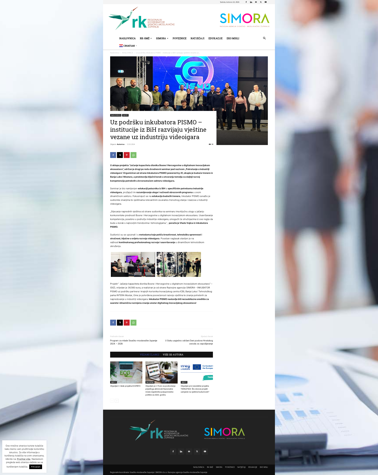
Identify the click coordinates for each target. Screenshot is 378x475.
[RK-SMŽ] (189, 19)
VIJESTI (125, 115)
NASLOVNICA (127, 38)
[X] (261, 2)
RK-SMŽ (144, 38)
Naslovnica (114, 52)
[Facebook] (246, 2)
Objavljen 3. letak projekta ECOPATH (125, 386)
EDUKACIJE (215, 38)
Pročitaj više (23, 459)
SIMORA (161, 38)
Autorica (120, 144)
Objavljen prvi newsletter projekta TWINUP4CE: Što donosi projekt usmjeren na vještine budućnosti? (195, 389)
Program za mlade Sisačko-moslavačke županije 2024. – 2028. (133, 342)
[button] (264, 38)
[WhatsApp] (133, 155)
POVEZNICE (179, 38)
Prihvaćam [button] (35, 467)
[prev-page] (112, 401)
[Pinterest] (127, 155)
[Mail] (256, 2)
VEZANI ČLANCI (149, 354)
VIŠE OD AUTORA (173, 354)
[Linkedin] (251, 2)
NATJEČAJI (197, 38)
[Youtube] (265, 2)
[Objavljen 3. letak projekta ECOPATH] (126, 372)
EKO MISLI (233, 38)
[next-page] (117, 401)
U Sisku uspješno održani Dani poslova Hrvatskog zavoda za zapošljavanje (189, 342)
